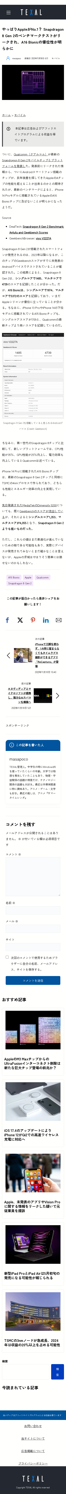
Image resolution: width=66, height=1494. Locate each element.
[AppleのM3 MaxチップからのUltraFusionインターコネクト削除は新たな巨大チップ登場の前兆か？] (33, 1013)
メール (12, 921)
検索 (5, 1361)
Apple (28, 577)
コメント (13, 854)
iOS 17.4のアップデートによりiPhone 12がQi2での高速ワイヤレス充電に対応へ (31, 1135)
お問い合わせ (33, 1426)
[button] (7, 620)
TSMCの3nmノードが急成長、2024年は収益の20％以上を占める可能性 (32, 1342)
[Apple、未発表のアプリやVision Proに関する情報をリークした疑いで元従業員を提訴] (33, 1156)
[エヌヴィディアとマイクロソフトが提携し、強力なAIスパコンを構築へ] (43, 691)
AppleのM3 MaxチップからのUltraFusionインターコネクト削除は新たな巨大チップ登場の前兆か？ (32, 1063)
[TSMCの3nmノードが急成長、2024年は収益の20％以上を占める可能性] (33, 1295)
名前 (10, 903)
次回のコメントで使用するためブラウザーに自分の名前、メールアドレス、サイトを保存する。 (34, 963)
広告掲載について (33, 1451)
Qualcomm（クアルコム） (31, 154)
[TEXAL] (31, 11)
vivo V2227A (43, 238)
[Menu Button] (10, 12)
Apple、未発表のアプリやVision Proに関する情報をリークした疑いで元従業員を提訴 (32, 1206)
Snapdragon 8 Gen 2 (19, 583)
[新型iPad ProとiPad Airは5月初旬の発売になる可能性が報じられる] (33, 1228)
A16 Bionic (14, 577)
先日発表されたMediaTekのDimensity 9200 (29, 505)
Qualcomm (42, 577)
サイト (10, 939)
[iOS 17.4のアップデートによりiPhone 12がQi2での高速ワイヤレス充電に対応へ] (33, 1085)
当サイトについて (33, 1438)
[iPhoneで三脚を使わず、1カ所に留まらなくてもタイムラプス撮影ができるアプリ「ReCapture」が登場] (23, 651)
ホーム (6, 115)
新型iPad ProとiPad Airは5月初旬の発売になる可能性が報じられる (32, 1275)
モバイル (56, 58)
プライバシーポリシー (33, 1463)
